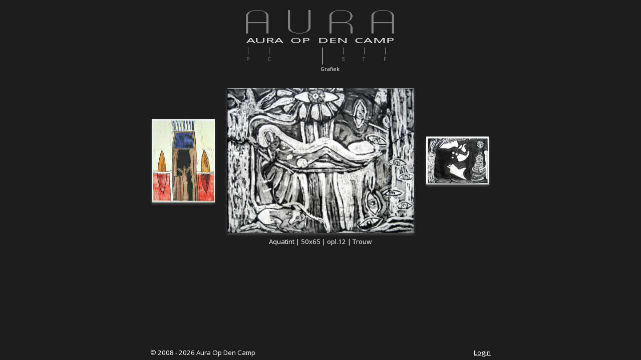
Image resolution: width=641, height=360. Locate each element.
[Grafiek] (332, 56)
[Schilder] (353, 51)
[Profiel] (257, 51)
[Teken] (374, 51)
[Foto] (395, 51)
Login (482, 352)
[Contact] (278, 51)
